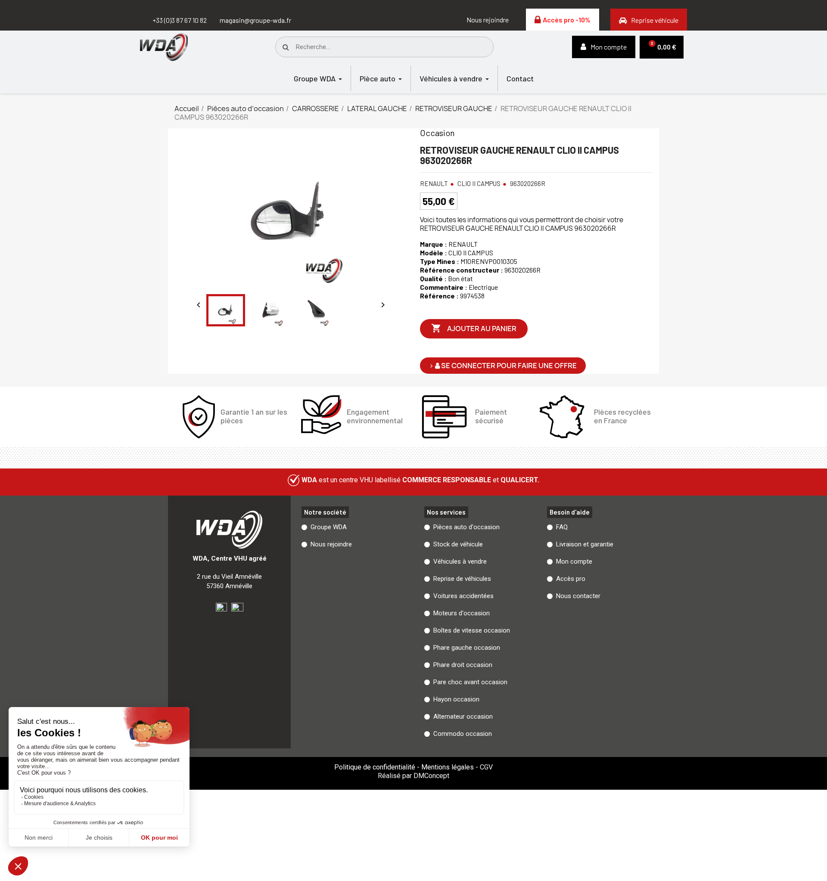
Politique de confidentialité (374, 767)
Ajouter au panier (473, 328)
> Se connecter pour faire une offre (503, 365)
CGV (486, 767)
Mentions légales (447, 767)
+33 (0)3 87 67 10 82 (179, 20)
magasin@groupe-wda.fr (255, 20)
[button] (487, 19)
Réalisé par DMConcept (413, 776)
